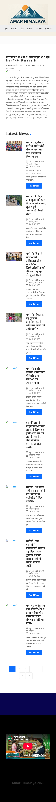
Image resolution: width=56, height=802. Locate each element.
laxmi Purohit (13, 65)
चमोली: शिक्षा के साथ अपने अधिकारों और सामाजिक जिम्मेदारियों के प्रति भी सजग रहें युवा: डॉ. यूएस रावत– (36, 264)
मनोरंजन (30, 29)
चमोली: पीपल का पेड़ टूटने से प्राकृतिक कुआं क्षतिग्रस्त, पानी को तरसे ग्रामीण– (35, 322)
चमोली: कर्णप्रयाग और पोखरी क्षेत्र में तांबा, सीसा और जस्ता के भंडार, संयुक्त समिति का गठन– (35, 614)
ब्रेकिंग (37, 164)
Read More (34, 185)
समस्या (39, 65)
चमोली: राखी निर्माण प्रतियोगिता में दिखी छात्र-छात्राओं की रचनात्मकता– (35, 376)
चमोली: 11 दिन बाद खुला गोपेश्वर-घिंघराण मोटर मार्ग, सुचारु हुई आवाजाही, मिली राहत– (36, 205)
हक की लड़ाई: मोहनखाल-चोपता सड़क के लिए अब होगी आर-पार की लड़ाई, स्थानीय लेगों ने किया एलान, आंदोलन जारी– (35, 435)
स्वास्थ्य (39, 29)
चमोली (34, 65)
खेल (22, 29)
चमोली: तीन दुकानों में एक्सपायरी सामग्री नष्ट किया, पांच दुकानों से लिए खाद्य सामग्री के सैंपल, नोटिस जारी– (35, 553)
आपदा (31, 337)
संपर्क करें (48, 29)
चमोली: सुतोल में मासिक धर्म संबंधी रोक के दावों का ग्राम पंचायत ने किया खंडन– (35, 149)
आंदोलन (32, 455)
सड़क (36, 222)
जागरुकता (38, 283)
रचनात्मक (38, 390)
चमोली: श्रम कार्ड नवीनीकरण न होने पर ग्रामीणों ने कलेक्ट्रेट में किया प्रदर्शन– (35, 494)
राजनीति (14, 29)
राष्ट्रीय (6, 29)
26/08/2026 (34, 167)
